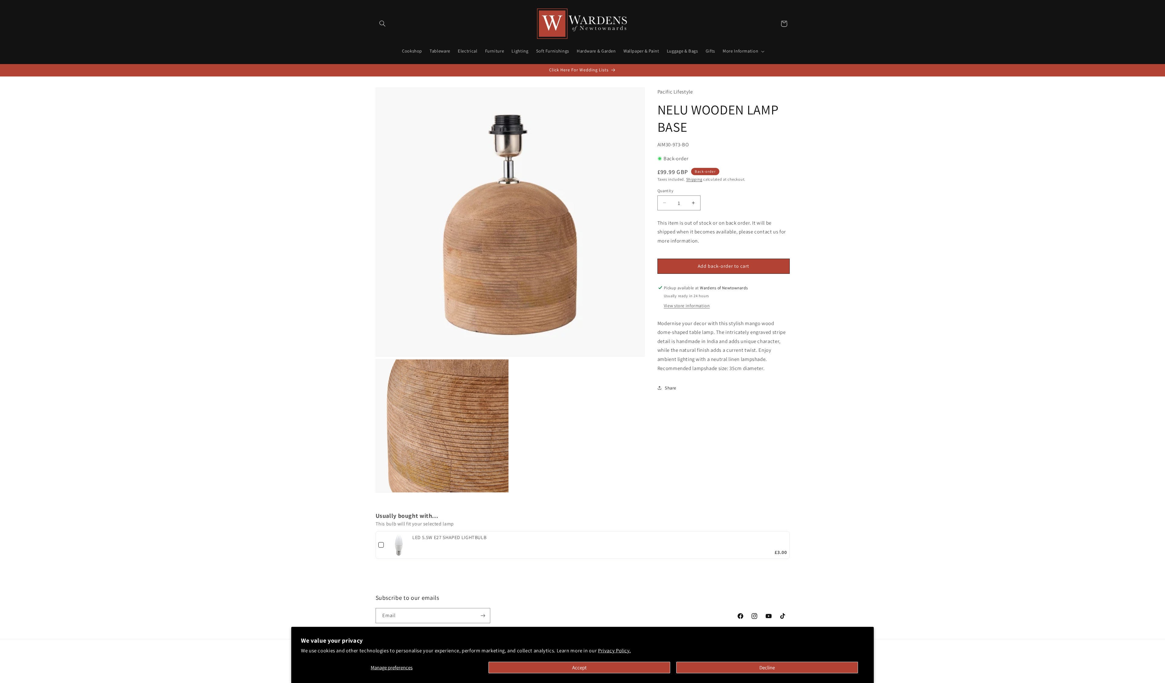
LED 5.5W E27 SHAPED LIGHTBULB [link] (449, 537)
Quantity (665, 190)
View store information (687, 305)
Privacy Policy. (614, 650)
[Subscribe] (483, 615)
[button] (383, 24)
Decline (767, 667)
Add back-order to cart (723, 266)
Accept (579, 667)
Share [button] (670, 387)
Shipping (694, 179)
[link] (399, 545)
